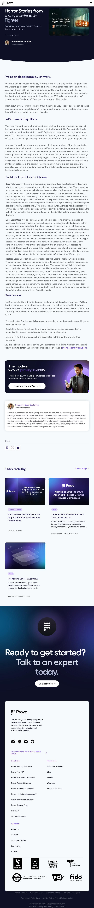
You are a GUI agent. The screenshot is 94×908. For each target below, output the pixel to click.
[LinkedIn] (13, 741)
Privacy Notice (36, 893)
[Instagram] (32, 741)
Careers (14, 835)
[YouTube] (26, 741)
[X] (19, 741)
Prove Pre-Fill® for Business (23, 777)
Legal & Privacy (20, 893)
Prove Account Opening (21, 783)
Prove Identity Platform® (21, 766)
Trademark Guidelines (30, 898)
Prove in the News (55, 788)
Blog (49, 772)
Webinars (51, 783)
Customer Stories (18, 840)
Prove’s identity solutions (74, 348)
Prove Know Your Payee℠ (22, 800)
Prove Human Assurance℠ (22, 788)
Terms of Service (52, 893)
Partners (14, 851)
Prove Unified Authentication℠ (24, 794)
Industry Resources (55, 766)
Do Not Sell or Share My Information (57, 898)
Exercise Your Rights (71, 893)
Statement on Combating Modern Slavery (47, 904)
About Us (15, 829)
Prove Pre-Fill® (17, 772)
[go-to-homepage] (19, 712)
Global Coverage (18, 816)
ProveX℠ (15, 811)
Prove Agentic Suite (19, 805)
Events (50, 777)
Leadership (16, 846)
